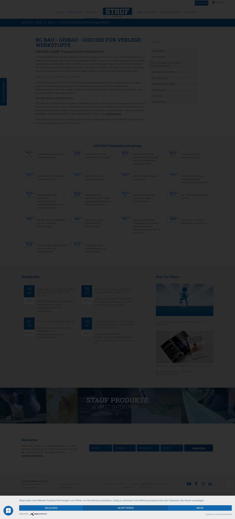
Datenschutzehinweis (223, 514)
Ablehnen (51, 507)
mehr (199, 507)
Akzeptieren (126, 507)
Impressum (210, 514)
